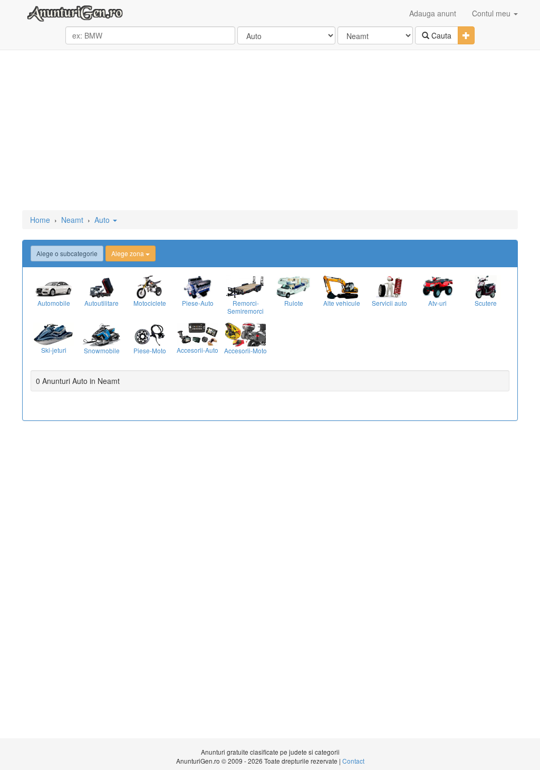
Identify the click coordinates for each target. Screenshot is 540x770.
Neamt (72, 219)
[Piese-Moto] (149, 334)
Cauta (440, 35)
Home (40, 219)
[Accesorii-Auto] (197, 334)
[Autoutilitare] (101, 287)
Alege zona (128, 253)
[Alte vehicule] (341, 287)
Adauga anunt (432, 13)
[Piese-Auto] (197, 287)
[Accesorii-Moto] (245, 334)
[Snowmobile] (101, 334)
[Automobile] (53, 287)
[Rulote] (293, 287)
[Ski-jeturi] (53, 334)
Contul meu (492, 13)
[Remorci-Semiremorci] (245, 287)
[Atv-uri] (437, 287)
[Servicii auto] (389, 287)
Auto (103, 219)
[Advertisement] (270, 131)
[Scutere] (485, 287)
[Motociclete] (149, 287)
